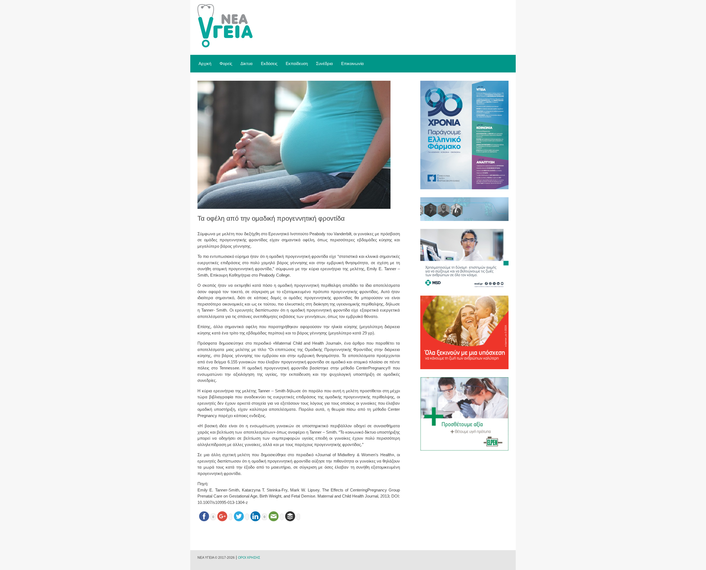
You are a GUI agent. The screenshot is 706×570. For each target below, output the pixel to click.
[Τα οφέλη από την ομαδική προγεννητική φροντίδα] (294, 207)
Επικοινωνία (352, 63)
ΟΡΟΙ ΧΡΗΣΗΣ (249, 558)
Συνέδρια (324, 63)
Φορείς (226, 63)
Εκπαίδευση (297, 63)
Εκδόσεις (269, 63)
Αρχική (205, 63)
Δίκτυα (246, 63)
